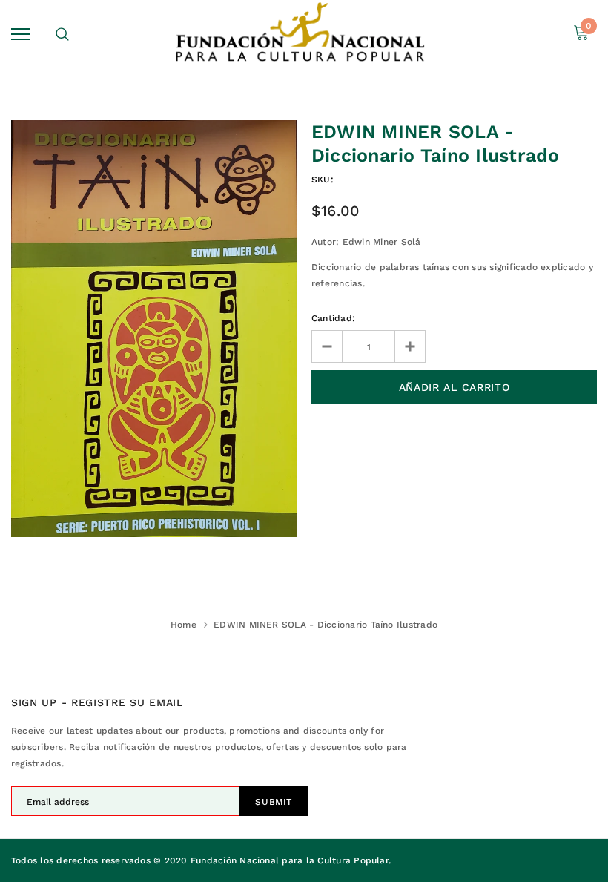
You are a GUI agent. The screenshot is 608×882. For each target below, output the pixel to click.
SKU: (322, 179)
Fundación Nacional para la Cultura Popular (290, 860)
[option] (154, 328)
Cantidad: (333, 318)
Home (183, 624)
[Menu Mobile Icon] (20, 33)
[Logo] (302, 34)
